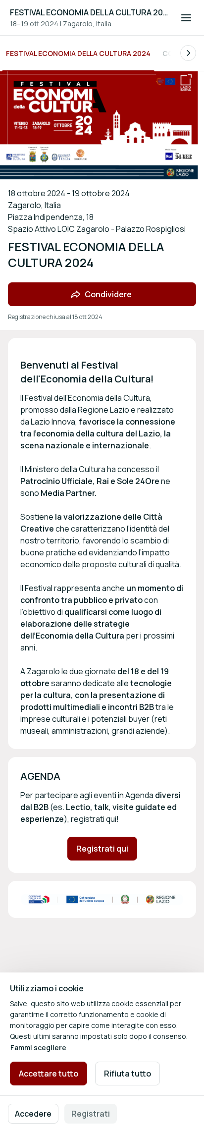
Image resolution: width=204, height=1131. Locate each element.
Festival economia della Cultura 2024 (78, 53)
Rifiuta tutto (127, 1073)
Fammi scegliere (38, 1047)
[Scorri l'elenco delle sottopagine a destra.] (188, 53)
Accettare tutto (48, 1073)
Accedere (33, 1113)
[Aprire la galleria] (102, 899)
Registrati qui (102, 848)
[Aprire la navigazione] (186, 18)
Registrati (90, 1113)
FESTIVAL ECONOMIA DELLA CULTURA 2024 (89, 12)
